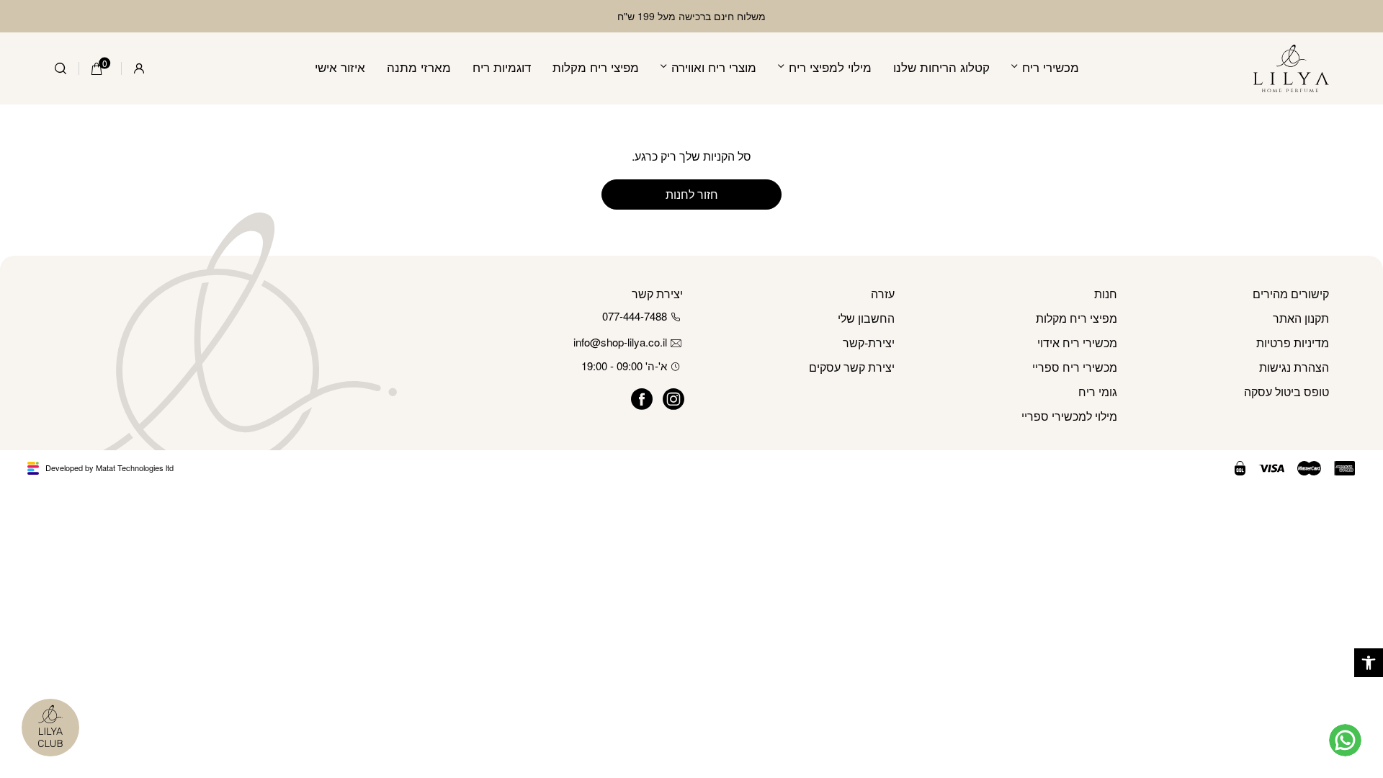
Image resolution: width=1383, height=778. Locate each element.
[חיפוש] (60, 68)
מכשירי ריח (1050, 67)
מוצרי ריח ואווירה (713, 67)
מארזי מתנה (419, 67)
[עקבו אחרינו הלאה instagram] (667, 397)
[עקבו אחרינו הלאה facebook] (635, 397)
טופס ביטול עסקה (1286, 391)
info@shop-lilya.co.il (620, 341)
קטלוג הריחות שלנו (941, 67)
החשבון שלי (866, 318)
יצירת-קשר (869, 342)
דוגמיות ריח (502, 67)
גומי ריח (1097, 391)
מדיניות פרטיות (1292, 342)
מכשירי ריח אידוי (1077, 342)
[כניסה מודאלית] (139, 68)
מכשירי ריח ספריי (1074, 367)
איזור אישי (340, 67)
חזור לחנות (692, 194)
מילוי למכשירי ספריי (1069, 416)
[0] (96, 68)
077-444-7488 (634, 315)
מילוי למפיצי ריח (830, 67)
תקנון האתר (1301, 318)
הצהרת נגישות (1294, 367)
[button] (1368, 662)
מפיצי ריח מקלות (595, 67)
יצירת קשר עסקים (852, 367)
